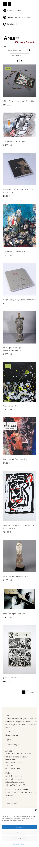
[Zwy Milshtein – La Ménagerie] (19, 225)
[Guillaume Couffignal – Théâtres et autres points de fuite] (19, 169)
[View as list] (22, 61)
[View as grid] (17, 61)
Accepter (19, 827)
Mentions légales (13, 744)
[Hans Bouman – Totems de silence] (19, 436)
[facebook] (5, 4)
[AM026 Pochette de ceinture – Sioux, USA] (19, 80)
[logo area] (19, 36)
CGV (9, 740)
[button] (36, 811)
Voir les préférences (19, 839)
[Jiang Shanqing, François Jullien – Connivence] (19, 279)
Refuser (19, 833)
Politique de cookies (18, 844)
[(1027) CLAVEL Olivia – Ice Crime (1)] (19, 649)
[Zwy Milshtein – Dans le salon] (19, 125)
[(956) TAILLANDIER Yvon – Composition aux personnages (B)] (19, 496)
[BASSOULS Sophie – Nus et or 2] (19, 599)
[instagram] (9, 4)
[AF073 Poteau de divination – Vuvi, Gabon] (19, 556)
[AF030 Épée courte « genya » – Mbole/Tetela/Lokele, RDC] (19, 327)
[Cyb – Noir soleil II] (19, 382)
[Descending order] (30, 50)
